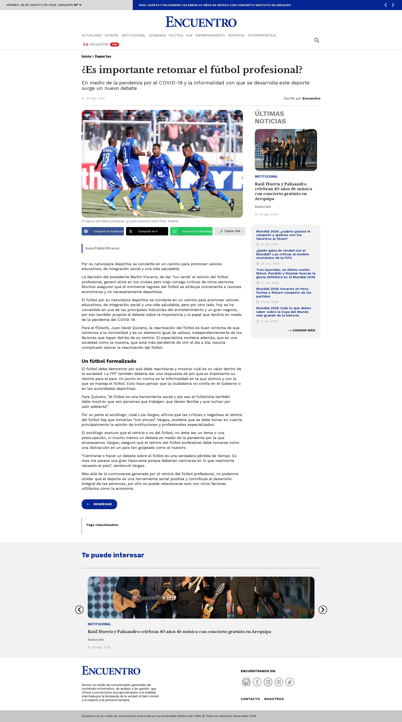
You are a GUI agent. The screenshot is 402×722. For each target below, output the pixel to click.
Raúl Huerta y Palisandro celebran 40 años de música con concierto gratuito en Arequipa (215, 5)
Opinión (111, 35)
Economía (157, 35)
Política (176, 35)
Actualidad (92, 35)
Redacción (263, 207)
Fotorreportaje (262, 35)
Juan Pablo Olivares (102, 248)
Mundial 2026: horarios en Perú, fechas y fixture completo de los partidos (283, 292)
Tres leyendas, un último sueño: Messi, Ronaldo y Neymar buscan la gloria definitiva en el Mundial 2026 (285, 273)
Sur (189, 35)
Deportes (236, 35)
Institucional (133, 35)
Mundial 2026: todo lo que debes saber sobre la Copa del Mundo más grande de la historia (283, 311)
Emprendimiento (210, 35)
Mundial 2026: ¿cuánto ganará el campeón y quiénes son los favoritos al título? (283, 235)
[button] (385, 5)
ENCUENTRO (103, 44)
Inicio (86, 56)
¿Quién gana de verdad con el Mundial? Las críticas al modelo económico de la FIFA (282, 254)
